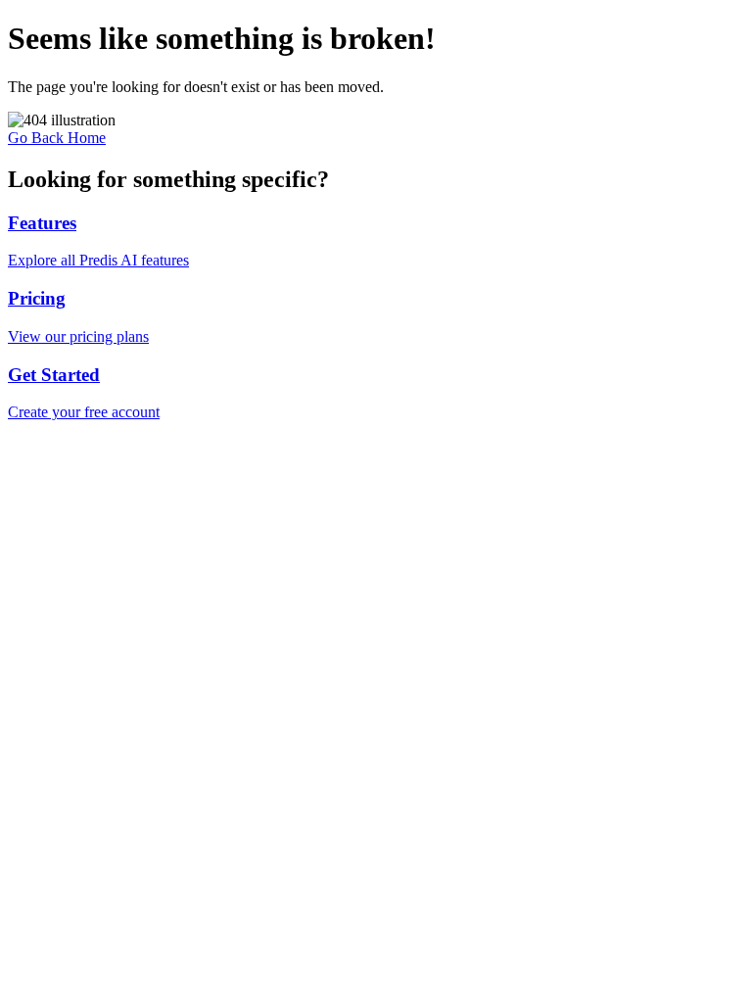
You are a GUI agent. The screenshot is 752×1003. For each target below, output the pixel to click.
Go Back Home (57, 137)
